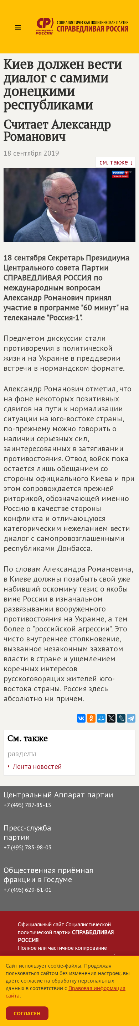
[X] (111, 718)
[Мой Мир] (101, 718)
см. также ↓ (115, 162)
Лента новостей (37, 766)
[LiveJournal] (121, 718)
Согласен (27, 1013)
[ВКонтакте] (81, 718)
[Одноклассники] (91, 718)
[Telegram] (131, 718)
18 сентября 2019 (31, 153)
